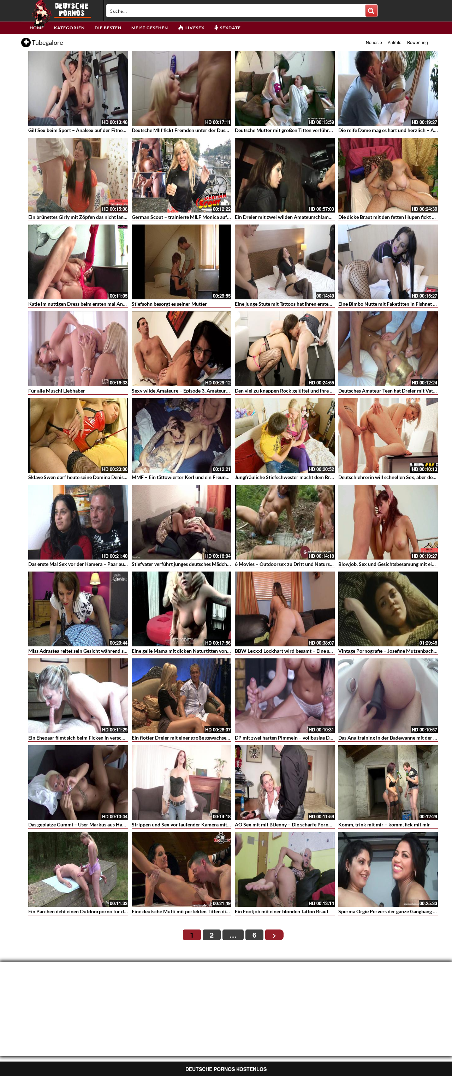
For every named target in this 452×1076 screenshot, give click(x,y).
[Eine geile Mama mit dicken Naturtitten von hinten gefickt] (182, 609)
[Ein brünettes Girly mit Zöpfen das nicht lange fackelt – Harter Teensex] (78, 175)
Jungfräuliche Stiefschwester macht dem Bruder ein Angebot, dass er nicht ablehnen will (331, 477)
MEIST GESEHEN (149, 27)
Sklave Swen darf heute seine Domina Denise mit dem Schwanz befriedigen (110, 477)
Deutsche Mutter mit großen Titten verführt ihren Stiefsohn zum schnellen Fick (322, 130)
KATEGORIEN (69, 27)
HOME (37, 27)
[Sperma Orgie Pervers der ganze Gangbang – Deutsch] (388, 869)
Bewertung (417, 42)
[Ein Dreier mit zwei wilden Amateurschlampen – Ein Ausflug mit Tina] (285, 175)
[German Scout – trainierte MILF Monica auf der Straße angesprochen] (182, 175)
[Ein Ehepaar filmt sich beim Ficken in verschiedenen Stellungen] (78, 695)
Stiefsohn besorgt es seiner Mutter (169, 304)
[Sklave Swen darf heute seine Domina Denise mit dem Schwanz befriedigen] (78, 435)
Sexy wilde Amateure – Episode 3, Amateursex (182, 391)
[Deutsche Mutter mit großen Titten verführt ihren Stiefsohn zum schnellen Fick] (285, 88)
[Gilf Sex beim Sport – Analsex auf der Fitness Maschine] (78, 88)
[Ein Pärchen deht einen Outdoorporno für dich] (78, 869)
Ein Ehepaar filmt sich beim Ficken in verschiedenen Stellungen (97, 738)
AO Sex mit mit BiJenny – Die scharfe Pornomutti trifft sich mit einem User (317, 824)
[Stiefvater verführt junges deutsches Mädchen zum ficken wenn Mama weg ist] (182, 522)
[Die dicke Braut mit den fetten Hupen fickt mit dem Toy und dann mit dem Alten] (388, 175)
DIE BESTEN (108, 27)
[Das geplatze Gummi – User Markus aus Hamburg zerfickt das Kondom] (78, 782)
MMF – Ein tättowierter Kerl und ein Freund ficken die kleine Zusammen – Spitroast (224, 477)
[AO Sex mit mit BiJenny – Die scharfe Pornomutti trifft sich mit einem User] (285, 782)
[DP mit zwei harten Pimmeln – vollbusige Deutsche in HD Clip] (285, 695)
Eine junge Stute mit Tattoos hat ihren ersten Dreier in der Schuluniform (313, 304)
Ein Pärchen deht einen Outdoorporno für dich (79, 911)
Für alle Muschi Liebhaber (56, 391)
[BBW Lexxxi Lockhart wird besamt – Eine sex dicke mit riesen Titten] (285, 609)
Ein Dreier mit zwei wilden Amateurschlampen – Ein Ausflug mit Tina (310, 217)
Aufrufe (395, 42)
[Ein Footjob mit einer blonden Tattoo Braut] (285, 869)
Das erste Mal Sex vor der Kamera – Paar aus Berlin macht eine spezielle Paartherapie (121, 564)
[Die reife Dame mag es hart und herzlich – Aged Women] (388, 88)
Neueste (374, 42)
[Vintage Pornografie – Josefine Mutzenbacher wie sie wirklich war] (388, 609)
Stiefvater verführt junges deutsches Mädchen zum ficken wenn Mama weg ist (217, 564)
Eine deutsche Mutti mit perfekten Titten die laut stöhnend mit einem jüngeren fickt (223, 911)
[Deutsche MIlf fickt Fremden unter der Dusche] (182, 88)
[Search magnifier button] (371, 11)
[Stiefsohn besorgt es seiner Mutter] (182, 262)
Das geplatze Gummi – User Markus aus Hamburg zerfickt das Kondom (105, 824)
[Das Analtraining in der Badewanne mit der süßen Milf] (388, 695)
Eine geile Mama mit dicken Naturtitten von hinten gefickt (195, 651)
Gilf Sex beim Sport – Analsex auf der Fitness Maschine (88, 130)
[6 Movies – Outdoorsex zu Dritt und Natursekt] (285, 522)
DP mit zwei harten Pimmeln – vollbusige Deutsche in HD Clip (302, 738)
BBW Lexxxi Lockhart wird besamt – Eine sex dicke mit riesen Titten (310, 651)
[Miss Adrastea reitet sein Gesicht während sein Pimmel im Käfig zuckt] (78, 609)
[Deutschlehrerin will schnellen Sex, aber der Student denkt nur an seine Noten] (388, 435)
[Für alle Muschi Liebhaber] (78, 348)
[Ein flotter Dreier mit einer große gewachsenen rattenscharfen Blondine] (182, 695)
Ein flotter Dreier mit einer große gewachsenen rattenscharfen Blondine (210, 738)
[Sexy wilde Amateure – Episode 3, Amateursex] (182, 348)
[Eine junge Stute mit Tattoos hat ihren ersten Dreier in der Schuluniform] (285, 262)
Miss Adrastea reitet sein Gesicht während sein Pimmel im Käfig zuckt (104, 651)
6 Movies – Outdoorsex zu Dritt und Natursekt (286, 564)
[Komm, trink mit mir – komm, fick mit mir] (388, 782)
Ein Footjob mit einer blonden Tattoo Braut (281, 911)
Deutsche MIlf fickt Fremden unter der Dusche (182, 130)
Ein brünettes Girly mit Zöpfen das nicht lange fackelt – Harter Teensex (105, 217)
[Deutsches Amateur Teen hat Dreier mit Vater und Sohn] (388, 348)
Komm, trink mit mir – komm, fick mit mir (384, 824)
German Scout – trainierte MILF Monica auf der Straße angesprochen (207, 217)
